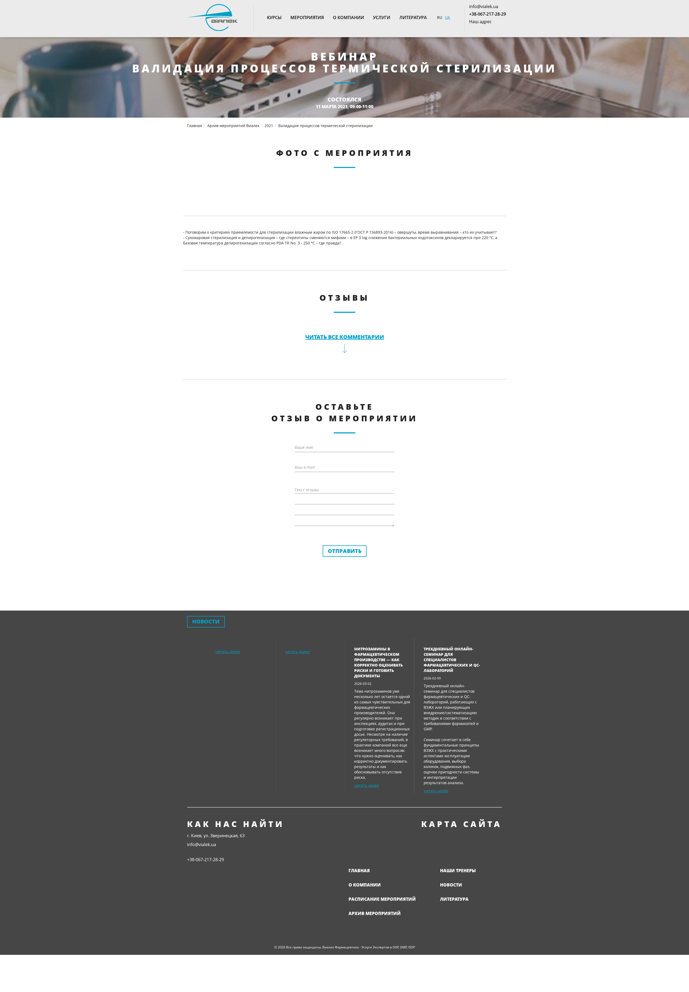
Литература (413, 17)
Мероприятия (307, 17)
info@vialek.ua (483, 6)
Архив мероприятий (375, 913)
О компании (348, 17)
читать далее (227, 651)
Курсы (274, 17)
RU (439, 17)
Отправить (344, 551)
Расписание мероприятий (382, 899)
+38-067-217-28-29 (487, 14)
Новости (451, 885)
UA (447, 17)
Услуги (381, 17)
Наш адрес (480, 21)
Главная (359, 871)
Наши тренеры (458, 871)
